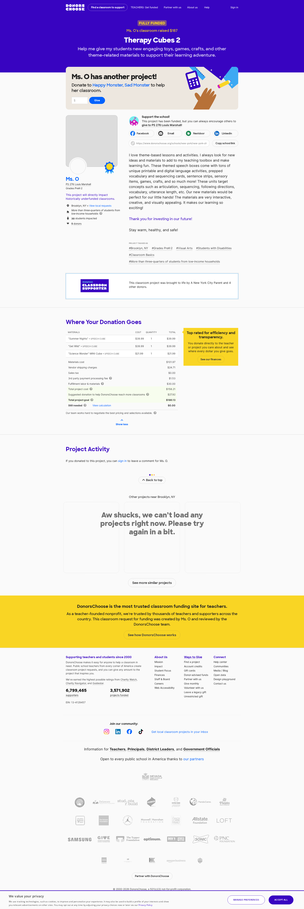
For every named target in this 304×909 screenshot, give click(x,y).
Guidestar (98, 683)
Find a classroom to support (107, 7)
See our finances (211, 359)
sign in (122, 461)
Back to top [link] (154, 480)
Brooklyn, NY (139, 248)
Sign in (234, 7)
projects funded (120, 692)
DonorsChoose (75, 7)
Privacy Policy (145, 905)
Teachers (117, 749)
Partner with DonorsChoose (152, 876)
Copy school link (225, 143)
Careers (158, 683)
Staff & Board (162, 679)
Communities (221, 666)
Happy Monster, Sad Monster (121, 85)
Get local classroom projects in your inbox (179, 732)
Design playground (224, 679)
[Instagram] (107, 732)
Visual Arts (185, 248)
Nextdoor (199, 133)
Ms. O (72, 179)
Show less (122, 424)
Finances (159, 674)
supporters (76, 692)
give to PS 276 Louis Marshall (161, 125)
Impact (158, 666)
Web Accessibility (164, 687)
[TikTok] (141, 732)
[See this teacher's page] (78, 166)
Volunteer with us (194, 687)
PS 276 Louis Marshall (78, 184)
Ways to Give (193, 657)
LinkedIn (227, 133)
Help (207, 7)
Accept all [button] (281, 899)
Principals (136, 749)
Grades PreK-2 (163, 248)
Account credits (193, 666)
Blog (225, 670)
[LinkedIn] (118, 732)
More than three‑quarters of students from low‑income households (175, 261)
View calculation (102, 405)
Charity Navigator (76, 683)
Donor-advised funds (196, 674)
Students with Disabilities (215, 248)
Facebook (143, 133)
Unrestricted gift (193, 696)
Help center (220, 661)
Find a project (192, 661)
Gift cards (189, 670)
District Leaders (160, 749)
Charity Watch (129, 679)
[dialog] (152, 899)
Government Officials (201, 749)
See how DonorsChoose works (152, 635)
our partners (193, 759)
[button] (183, 143)
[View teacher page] (92, 141)
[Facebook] (129, 732)
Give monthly (191, 683)
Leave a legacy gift (195, 692)
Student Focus (162, 670)
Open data (220, 674)
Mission (158, 661)
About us (192, 7)
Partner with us (172, 7)
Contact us (220, 683)
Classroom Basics (142, 255)
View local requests (100, 205)
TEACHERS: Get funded (144, 7)
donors (76, 223)
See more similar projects (152, 583)
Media (217, 670)
